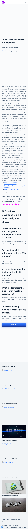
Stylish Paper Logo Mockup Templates (9, 421)
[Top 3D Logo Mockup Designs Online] (14, 505)
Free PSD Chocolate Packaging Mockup (9, 403)
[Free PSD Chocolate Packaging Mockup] (14, 395)
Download (14, 324)
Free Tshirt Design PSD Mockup (12, 189)
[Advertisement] (14, 20)
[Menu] (25, 2)
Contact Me (4, 525)
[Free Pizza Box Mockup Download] (14, 376)
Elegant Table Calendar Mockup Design (9, 477)
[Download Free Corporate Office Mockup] (14, 450)
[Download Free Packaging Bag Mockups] (14, 487)
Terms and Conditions (15, 527)
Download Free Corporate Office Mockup (10, 458)
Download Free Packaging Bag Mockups (10, 495)
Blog (10, 525)
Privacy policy (5, 527)
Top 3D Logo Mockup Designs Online (9, 513)
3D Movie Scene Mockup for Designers (9, 440)
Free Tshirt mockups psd (10, 182)
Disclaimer (15, 525)
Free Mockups (5, 47)
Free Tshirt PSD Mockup (10, 184)
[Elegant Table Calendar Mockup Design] (14, 468)
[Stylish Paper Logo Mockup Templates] (14, 413)
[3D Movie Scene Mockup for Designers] (14, 431)
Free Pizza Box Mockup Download (8, 385)
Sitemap (24, 527)
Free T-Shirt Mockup (13, 47)
